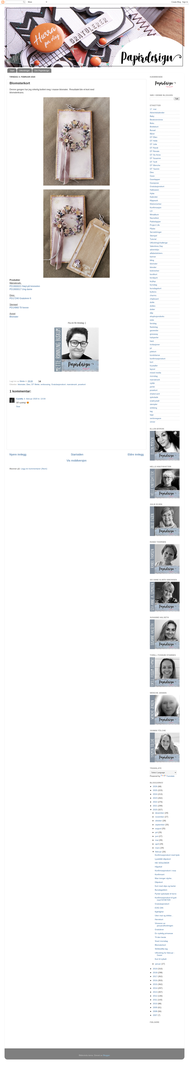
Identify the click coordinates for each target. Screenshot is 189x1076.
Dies (28, 384)
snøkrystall (154, 401)
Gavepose (154, 183)
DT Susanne (155, 158)
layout (152, 369)
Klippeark (154, 200)
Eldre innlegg (136, 454)
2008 (155, 1011)
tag (151, 411)
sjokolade (154, 397)
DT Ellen (153, 137)
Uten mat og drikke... (164, 915)
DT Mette (35, 384)
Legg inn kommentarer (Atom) (34, 469)
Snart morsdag (161, 941)
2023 (155, 798)
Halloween (154, 190)
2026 (155, 786)
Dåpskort (159, 882)
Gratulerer (159, 929)
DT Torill (153, 162)
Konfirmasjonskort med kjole (167, 855)
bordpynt (154, 278)
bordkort (153, 274)
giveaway (154, 334)
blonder (153, 267)
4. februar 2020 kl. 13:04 (35, 399)
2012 (155, 996)
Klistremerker (155, 204)
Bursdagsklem (161, 890)
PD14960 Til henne (19, 307)
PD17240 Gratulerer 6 (20, 298)
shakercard (155, 394)
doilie (152, 302)
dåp (151, 313)
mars (157, 848)
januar (158, 964)
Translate (170, 776)
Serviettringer (156, 232)
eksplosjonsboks (157, 316)
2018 (155, 972)
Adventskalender (157, 112)
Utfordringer (24, 70)
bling (152, 260)
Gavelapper (155, 179)
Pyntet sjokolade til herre (165, 894)
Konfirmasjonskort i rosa (165, 870)
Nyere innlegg (17, 454)
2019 (155, 969)
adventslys (154, 249)
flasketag (154, 327)
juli (156, 832)
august (158, 828)
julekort (153, 351)
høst (152, 341)
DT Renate (154, 151)
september (160, 825)
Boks (152, 123)
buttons (153, 292)
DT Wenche (155, 165)
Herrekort (159, 919)
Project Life (155, 225)
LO (151, 211)
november (160, 817)
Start (12, 70)
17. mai (153, 109)
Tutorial (153, 239)
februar (158, 852)
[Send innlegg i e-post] (39, 381)
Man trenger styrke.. (164, 878)
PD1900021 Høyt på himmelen (25, 286)
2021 (155, 806)
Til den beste (160, 937)
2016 (155, 980)
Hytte (152, 193)
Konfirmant (159, 874)
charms (153, 295)
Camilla (19, 399)
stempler (153, 404)
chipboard (154, 299)
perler (152, 387)
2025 (155, 790)
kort (151, 362)
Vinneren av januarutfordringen (164, 924)
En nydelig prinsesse (164, 933)
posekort (82, 384)
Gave (152, 176)
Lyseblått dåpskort (163, 859)
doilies (152, 306)
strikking (153, 408)
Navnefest (154, 218)
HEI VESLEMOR (162, 863)
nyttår (152, 383)
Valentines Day (156, 246)
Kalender (154, 197)
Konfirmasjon (155, 207)
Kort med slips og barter (165, 886)
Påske (152, 229)
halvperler (154, 337)
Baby (152, 116)
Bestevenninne (156, 120)
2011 (155, 1000)
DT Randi (154, 148)
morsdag (154, 376)
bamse (153, 257)
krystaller (154, 366)
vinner (152, 422)
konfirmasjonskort (157, 358)
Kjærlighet (159, 912)
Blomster (14, 317)
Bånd (152, 134)
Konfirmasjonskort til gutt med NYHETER (165, 899)
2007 (155, 1015)
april (157, 844)
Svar (18, 406)
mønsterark (72, 384)
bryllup (153, 281)
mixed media (155, 373)
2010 (155, 1003)
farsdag (153, 323)
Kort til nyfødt (160, 959)
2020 (155, 809)
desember (160, 813)
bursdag (153, 285)
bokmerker (154, 271)
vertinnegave (155, 418)
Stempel (153, 236)
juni (157, 836)
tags (152, 415)
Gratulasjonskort (58, 384)
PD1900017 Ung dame (21, 289)
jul (151, 348)
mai (157, 840)
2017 (155, 976)
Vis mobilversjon (76, 460)
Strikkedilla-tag (161, 949)
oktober (158, 821)
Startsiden (77, 454)
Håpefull (158, 867)
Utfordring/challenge (159, 243)
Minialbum (154, 214)
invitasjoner (155, 344)
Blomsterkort (160, 945)
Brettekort (154, 127)
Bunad (153, 130)
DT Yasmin (154, 169)
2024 (155, 794)
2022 (155, 802)
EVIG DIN (159, 908)
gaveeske (154, 330)
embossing (45, 384)
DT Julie (153, 144)
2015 (155, 984)
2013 (155, 992)
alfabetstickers (156, 253)
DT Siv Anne (155, 155)
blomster (21, 384)
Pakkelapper (155, 221)
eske (152, 320)
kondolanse (155, 355)
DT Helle (153, 141)
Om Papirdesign (41, 70)
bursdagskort (155, 288)
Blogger (106, 1055)
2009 (155, 1007)
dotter (152, 309)
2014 (155, 988)
